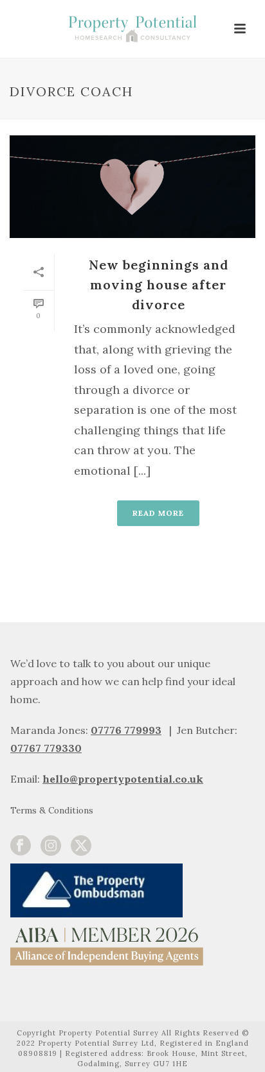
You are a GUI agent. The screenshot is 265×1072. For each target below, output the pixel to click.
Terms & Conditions (51, 810)
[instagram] (51, 846)
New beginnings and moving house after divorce (158, 284)
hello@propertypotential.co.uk (122, 778)
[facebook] (20, 846)
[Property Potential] (132, 29)
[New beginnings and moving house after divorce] (132, 186)
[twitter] (81, 846)
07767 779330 (46, 748)
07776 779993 (126, 730)
